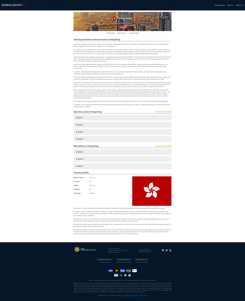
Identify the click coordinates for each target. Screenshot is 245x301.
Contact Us (122, 27)
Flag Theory (106, 295)
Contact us (239, 5)
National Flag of (79, 177)
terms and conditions (139, 292)
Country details (134, 33)
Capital (76, 185)
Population (77, 193)
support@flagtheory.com (144, 249)
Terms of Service (125, 295)
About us (230, 5)
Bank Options (122, 33)
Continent (77, 189)
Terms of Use (134, 295)
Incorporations (220, 5)
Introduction (111, 33)
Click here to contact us (144, 251)
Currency (77, 181)
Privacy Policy (143, 295)
